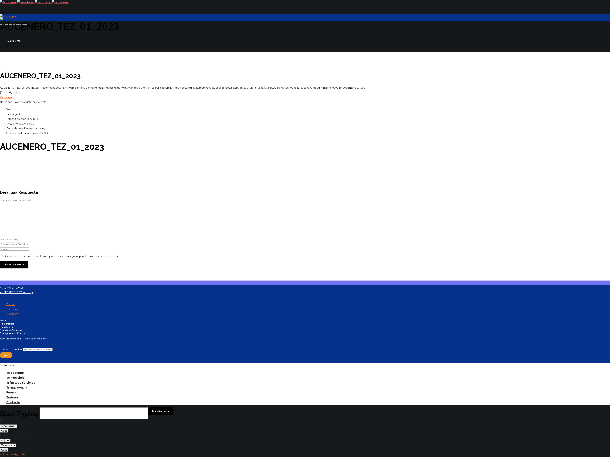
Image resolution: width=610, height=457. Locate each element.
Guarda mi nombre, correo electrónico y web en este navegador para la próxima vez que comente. (61, 256)
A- (2, 440)
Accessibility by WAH (12, 454)
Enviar (6, 355)
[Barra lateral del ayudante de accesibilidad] (8, 426)
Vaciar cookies (8, 445)
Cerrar (4, 431)
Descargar (6, 97)
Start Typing (19, 414)
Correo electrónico (11, 349)
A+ (8, 440)
